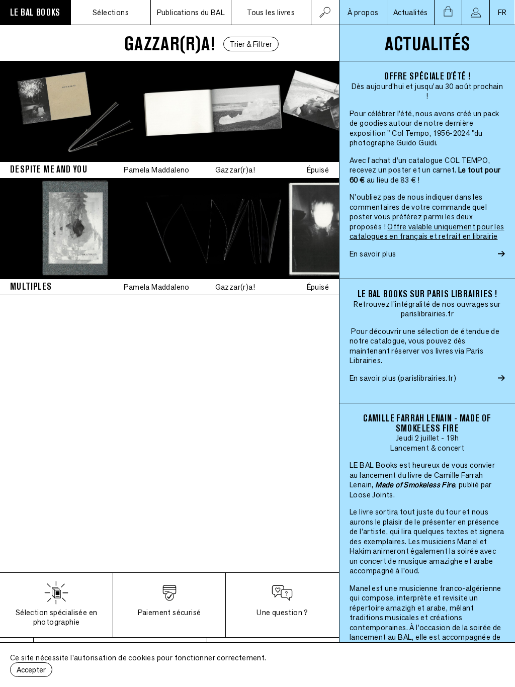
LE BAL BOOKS (35, 12)
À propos (363, 12)
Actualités (410, 12)
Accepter (31, 669)
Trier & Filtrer (251, 44)
